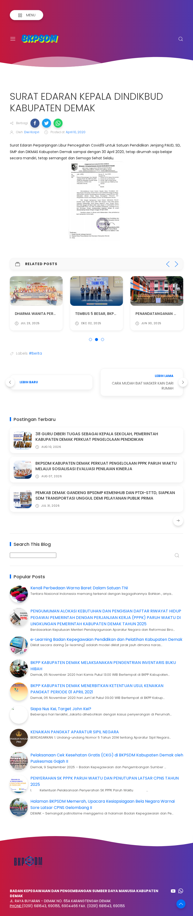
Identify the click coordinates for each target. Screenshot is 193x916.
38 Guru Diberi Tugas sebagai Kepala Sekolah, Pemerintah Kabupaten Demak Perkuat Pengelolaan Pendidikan (96, 436)
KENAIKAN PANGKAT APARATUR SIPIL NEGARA (74, 732)
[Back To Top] (180, 903)
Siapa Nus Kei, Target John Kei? (60, 709)
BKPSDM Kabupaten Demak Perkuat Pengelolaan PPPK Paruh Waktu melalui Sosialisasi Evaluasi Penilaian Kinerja (106, 466)
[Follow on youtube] (173, 890)
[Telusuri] (180, 38)
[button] (34, 123)
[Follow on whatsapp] (180, 890)
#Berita (35, 353)
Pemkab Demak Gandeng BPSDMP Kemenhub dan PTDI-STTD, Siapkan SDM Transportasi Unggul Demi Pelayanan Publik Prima (105, 495)
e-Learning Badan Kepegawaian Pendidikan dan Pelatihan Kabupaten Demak (106, 639)
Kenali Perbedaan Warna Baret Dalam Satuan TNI (79, 588)
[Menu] (13, 39)
